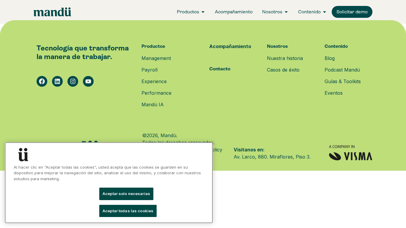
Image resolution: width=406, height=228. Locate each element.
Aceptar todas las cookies (128, 210)
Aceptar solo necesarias (126, 193)
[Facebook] (42, 81)
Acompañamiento (230, 46)
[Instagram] (72, 81)
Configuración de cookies (42, 193)
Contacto (219, 69)
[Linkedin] (57, 81)
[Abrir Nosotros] (286, 11)
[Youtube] (88, 81)
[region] (109, 182)
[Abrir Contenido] (324, 11)
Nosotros (277, 46)
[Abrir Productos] (203, 11)
